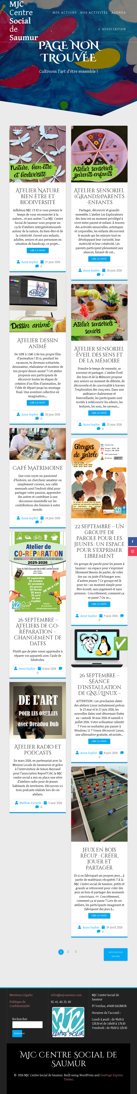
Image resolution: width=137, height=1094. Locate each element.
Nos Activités (94, 13)
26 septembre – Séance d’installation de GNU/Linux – (99, 684)
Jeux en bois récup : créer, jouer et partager (99, 859)
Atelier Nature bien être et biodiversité (38, 196)
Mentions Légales (21, 995)
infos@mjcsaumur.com (66, 995)
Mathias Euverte (30, 803)
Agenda (118, 13)
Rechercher (19, 1019)
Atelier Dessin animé (37, 343)
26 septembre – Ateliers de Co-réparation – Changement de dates (38, 632)
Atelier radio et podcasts (37, 750)
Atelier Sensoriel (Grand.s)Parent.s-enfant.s (99, 196)
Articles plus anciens (116, 954)
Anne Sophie (29, 262)
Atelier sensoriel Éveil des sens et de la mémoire (99, 355)
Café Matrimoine (38, 468)
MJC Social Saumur (23, 21)
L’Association (112, 29)
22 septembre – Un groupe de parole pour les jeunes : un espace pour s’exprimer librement (99, 541)
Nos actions (65, 13)
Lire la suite (37, 250)
